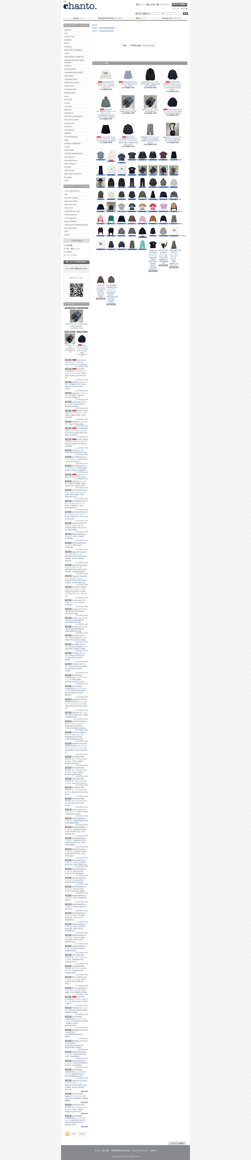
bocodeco (67, 103)
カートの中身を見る (76, 262)
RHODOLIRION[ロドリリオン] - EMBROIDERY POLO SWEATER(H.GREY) (76, 821)
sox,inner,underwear (70, 215)
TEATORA (68, 47)
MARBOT (67, 133)
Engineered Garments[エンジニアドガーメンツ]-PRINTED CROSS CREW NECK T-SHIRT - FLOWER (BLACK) (132, 175)
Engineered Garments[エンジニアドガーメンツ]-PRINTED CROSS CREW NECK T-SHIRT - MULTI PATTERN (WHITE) (76, 556)
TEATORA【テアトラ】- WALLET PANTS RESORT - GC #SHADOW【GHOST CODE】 (142, 187)
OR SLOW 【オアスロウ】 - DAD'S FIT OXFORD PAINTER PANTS (142, 249)
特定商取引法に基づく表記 (120, 1150)
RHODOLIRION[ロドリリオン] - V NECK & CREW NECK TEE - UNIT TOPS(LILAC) (76, 862)
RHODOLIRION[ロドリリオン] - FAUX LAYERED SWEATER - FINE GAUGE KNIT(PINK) (144, 224)
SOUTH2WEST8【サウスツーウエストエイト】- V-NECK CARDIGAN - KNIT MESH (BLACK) (143, 160)
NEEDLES (67, 66)
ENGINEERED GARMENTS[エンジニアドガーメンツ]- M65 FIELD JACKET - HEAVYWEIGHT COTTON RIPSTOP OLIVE (76, 1120)
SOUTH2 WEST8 (70, 69)
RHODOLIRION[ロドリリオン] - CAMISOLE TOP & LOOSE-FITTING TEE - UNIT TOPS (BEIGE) (144, 211)
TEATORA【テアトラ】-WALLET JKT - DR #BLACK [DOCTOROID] (150, 84)
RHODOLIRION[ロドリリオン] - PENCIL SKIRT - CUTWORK (76, 536)
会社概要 (69, 245)
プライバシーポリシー (140, 1150)
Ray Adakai (68, 177)
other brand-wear (69, 157)
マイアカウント (164, 4)
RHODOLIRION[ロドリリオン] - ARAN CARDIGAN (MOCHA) (76, 907)
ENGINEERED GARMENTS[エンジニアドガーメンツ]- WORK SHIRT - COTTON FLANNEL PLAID (153, 187)
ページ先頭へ (177, 1143)
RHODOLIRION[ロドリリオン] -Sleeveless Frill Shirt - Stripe (129, 84)
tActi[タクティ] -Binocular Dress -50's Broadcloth (111, 161)
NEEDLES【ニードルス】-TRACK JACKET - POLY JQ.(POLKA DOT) (100, 291)
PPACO (67, 43)
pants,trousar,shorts (70, 204)
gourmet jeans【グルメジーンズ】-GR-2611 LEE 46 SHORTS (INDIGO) (76, 404)
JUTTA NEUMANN (71, 137)
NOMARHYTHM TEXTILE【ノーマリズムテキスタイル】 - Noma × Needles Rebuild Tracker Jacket (144, 199)
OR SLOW (68, 110)
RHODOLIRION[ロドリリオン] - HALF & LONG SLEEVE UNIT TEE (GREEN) (76, 889)
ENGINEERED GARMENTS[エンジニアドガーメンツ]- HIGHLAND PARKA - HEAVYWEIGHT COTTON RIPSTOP (76, 690)
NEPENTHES (68, 76)
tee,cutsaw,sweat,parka (71, 198)
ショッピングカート (179, 5)
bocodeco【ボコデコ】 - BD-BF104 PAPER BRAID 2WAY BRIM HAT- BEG (76, 620)
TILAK (66, 53)
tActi (65, 33)
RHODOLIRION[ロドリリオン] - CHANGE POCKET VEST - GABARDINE (76, 1054)
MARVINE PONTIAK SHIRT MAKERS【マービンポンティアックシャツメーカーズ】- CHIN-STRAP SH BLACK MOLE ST (76, 748)
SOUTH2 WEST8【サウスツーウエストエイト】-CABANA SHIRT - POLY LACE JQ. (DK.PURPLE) (164, 160)
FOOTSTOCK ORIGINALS (73, 116)
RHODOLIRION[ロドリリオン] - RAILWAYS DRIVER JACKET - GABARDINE (76, 1063)
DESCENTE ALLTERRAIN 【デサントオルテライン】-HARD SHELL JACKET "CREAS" (143, 237)
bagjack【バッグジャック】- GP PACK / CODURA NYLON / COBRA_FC (76, 395)
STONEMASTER (70, 89)
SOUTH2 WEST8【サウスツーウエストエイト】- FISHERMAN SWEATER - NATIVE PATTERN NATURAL (111, 199)
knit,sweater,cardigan (71, 201)
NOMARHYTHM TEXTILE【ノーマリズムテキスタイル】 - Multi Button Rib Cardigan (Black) (112, 236)
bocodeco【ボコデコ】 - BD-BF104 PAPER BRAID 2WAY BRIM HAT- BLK (76, 629)
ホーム (78, 18)
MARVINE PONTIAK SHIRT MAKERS (74, 61)
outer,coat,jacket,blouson (72, 191)
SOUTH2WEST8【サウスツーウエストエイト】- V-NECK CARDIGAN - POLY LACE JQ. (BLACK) (153, 160)
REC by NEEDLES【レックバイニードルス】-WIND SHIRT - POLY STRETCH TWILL (76, 990)
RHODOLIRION (70, 93)
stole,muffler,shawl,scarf (72, 211)
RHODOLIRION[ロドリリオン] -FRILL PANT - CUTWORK (76, 545)
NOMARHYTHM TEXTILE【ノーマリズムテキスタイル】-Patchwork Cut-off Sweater (102, 211)
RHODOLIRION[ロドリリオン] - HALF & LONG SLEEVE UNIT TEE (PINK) (76, 880)
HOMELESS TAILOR (71, 83)
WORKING (68, 40)
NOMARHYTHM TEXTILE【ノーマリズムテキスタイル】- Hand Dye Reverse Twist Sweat (175, 199)
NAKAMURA (69, 130)
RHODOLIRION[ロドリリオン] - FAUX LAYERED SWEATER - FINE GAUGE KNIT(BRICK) (155, 224)
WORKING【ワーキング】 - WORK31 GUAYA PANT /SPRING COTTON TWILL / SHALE (150, 140)
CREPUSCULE (69, 86)
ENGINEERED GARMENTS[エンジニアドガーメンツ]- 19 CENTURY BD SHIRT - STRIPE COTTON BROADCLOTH (76, 1021)
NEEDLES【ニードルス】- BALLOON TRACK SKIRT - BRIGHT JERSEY (76, 1010)
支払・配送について (109, 18)
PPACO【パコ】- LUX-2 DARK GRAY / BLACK (76, 325)
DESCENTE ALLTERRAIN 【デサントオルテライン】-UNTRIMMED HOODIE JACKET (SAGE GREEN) (106, 113)
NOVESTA (68, 127)
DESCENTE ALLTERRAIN (73, 50)
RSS (74, 1134)
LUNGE (67, 147)
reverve (66, 96)
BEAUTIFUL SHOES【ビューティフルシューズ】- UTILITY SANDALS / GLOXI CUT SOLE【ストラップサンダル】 (76, 591)
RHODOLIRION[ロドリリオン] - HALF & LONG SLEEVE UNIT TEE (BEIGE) (76, 871)
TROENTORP (69, 150)
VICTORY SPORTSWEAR (73, 154)
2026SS (66, 235)
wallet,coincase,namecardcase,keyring (76, 225)
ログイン (142, 4)
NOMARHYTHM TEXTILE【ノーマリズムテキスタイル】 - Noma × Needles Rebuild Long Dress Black (154, 199)
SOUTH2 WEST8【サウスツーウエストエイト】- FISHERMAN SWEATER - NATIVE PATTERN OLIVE (121, 199)
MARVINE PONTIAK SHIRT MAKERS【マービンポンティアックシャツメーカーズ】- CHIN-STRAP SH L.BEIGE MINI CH (76, 704)
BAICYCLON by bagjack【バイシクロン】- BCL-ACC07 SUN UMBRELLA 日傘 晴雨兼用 (163, 256)
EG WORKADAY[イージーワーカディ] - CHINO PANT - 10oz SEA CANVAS (76, 459)
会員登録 (152, 4)
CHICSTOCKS (69, 170)
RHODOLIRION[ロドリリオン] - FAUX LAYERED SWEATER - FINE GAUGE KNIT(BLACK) (165, 224)
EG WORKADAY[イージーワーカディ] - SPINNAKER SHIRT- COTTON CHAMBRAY (76, 468)
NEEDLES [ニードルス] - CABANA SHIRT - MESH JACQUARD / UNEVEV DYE (75, 483)
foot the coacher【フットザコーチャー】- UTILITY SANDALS (76, 602)
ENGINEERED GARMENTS (74, 57)
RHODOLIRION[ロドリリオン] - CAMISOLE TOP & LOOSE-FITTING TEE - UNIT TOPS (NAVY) (134, 211)
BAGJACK (68, 99)
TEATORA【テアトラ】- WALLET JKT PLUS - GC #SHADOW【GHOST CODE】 (75, 638)
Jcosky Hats (68, 106)
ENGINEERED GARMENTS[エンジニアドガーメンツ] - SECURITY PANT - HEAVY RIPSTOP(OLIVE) (133, 249)
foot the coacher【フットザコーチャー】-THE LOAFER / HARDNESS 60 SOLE (76, 812)
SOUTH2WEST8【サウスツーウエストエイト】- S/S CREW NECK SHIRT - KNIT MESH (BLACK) (133, 160)
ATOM (82, 1134)
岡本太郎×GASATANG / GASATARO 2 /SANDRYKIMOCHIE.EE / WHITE (177, 236)
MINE (66, 140)
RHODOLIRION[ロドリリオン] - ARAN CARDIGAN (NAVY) (76, 898)
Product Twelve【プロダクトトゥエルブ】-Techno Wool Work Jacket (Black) (82, 349)
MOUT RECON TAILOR (72, 174)
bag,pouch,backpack (70, 221)
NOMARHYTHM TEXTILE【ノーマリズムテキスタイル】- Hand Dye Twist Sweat (76, 781)
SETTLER (67, 167)
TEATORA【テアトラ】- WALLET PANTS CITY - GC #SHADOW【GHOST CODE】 (132, 187)
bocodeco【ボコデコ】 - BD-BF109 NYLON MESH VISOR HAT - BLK (76, 611)
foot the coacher (69, 123)
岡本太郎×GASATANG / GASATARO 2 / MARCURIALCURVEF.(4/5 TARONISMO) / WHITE (104, 249)
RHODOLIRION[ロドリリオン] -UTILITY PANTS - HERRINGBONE (76, 948)
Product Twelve (69, 37)
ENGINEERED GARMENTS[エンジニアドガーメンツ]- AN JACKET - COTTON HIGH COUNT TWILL (172, 86)
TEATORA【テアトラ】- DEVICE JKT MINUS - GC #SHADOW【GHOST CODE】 (76, 647)
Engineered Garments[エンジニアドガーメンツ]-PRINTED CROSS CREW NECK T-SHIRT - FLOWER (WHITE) (121, 175)
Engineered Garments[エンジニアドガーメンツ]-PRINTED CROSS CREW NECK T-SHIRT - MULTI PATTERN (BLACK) (76, 1085)
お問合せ (171, 18)
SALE (66, 231)
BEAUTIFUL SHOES (71, 120)
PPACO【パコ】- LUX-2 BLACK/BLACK (70, 347)
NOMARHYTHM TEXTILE (73, 73)
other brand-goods (70, 164)
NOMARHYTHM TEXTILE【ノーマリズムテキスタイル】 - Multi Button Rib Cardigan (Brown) (102, 236)
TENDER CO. (69, 113)
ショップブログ (140, 18)
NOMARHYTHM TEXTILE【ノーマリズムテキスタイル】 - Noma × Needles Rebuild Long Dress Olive (175, 257)
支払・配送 (105, 1150)
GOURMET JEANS (71, 79)
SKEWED (67, 30)
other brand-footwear (71, 160)
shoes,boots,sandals (70, 228)
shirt (65, 194)
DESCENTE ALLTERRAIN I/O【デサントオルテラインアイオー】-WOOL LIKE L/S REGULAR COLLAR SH (76, 373)
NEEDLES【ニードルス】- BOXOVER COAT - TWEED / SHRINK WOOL (76, 715)
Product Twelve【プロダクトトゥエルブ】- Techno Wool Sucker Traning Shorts (76, 362)
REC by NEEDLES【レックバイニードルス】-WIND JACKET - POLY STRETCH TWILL (122, 236)
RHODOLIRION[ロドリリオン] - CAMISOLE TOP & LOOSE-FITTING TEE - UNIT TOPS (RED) (155, 211)
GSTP (66, 180)
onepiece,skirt (68, 208)
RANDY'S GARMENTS (72, 143)
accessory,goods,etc (70, 218)
